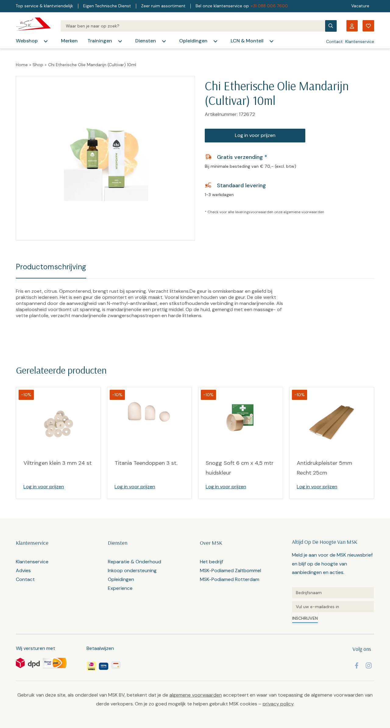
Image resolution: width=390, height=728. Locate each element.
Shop (38, 64)
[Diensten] (163, 41)
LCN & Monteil (247, 41)
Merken (69, 41)
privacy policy (278, 704)
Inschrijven (305, 618)
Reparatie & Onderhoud (134, 561)
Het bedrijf (211, 561)
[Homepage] (33, 25)
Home (22, 64)
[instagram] (368, 665)
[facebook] (357, 665)
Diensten (145, 41)
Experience (120, 588)
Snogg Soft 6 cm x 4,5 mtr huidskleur (240, 467)
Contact (334, 41)
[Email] (333, 606)
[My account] (352, 25)
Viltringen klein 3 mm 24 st (57, 463)
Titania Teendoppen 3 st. (146, 463)
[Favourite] (368, 25)
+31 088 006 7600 (269, 6)
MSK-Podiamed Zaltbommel (230, 570)
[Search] (193, 26)
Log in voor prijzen (255, 135)
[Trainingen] (120, 41)
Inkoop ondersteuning (132, 570)
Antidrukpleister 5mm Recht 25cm (324, 467)
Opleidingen (193, 41)
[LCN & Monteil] (271, 41)
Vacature (360, 6)
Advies (23, 570)
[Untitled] (333, 592)
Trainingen (99, 41)
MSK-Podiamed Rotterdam (229, 579)
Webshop (27, 41)
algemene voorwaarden (303, 212)
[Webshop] (45, 41)
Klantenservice (359, 41)
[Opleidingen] (215, 41)
